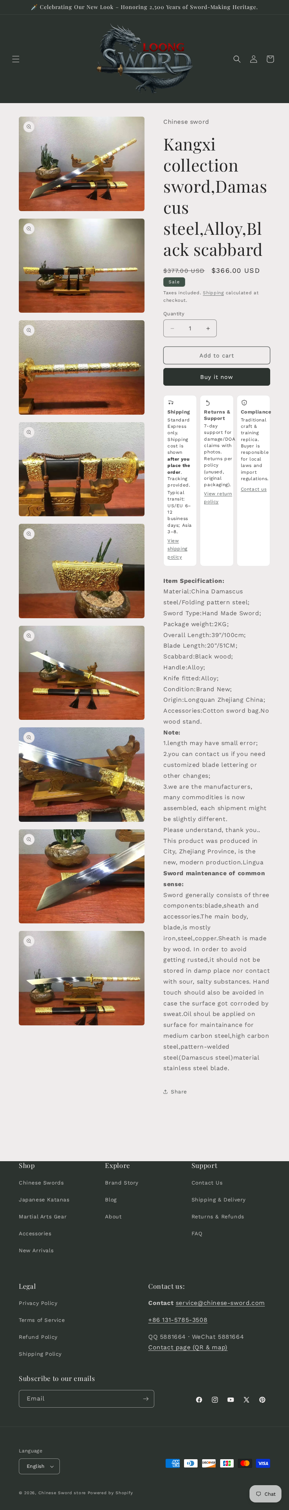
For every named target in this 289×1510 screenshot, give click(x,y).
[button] (16, 59)
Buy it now (216, 377)
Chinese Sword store (62, 1492)
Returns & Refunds (218, 1216)
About (113, 1216)
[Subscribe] (145, 1399)
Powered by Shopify (110, 1492)
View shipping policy (177, 549)
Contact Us (207, 1183)
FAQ (197, 1233)
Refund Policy (38, 1337)
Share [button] (179, 1092)
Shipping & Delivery (219, 1200)
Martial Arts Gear (43, 1216)
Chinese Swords (41, 1183)
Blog (110, 1200)
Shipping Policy (40, 1354)
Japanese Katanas (44, 1200)
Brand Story (121, 1183)
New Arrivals (36, 1250)
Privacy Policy (38, 1303)
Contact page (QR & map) (188, 1347)
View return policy (218, 498)
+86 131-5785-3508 (177, 1319)
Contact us (254, 489)
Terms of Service (42, 1320)
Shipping (213, 292)
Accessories (35, 1233)
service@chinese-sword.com (220, 1302)
